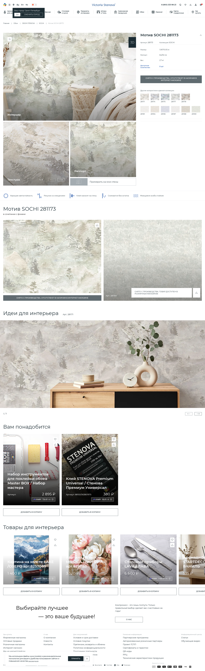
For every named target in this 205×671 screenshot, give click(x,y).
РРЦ (125, 655)
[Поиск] (180, 5)
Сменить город (32, 15)
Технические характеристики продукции (143, 658)
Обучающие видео (190, 641)
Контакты (48, 644)
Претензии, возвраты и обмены (89, 644)
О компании (50, 638)
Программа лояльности (85, 651)
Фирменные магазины (14, 638)
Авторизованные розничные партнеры (142, 641)
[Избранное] (185, 5)
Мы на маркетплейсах (14, 651)
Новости (48, 641)
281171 (70, 314)
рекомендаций (33, 661)
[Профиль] (196, 5)
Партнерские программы (135, 638)
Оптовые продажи (12, 641)
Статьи (184, 638)
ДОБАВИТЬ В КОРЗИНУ (31, 512)
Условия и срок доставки (85, 638)
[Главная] (104, 4)
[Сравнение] (191, 5)
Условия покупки (81, 641)
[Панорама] (132, 42)
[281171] (102, 364)
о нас (129, 620)
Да (17, 15)
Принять (75, 659)
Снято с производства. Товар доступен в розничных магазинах (156, 293)
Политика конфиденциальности (89, 648)
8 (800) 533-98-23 (168, 5)
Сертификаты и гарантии (135, 648)
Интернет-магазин (12, 648)
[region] (70, 109)
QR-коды (127, 651)
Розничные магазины (14, 644)
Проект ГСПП (129, 644)
